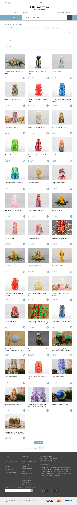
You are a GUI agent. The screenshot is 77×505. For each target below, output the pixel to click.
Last (18, 448)
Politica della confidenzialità (26, 477)
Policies (26, 12)
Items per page (32, 448)
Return (24, 471)
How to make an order (29, 461)
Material (9, 46)
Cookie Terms (26, 484)
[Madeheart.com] (38, 8)
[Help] (2, 252)
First (6, 448)
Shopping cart (62, 12)
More (38, 443)
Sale (6, 464)
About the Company (12, 12)
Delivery (24, 466)
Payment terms (27, 469)
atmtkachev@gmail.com (51, 458)
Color (8, 40)
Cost (8, 35)
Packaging (25, 464)
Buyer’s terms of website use (27, 481)
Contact (7, 466)
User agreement (27, 473)
